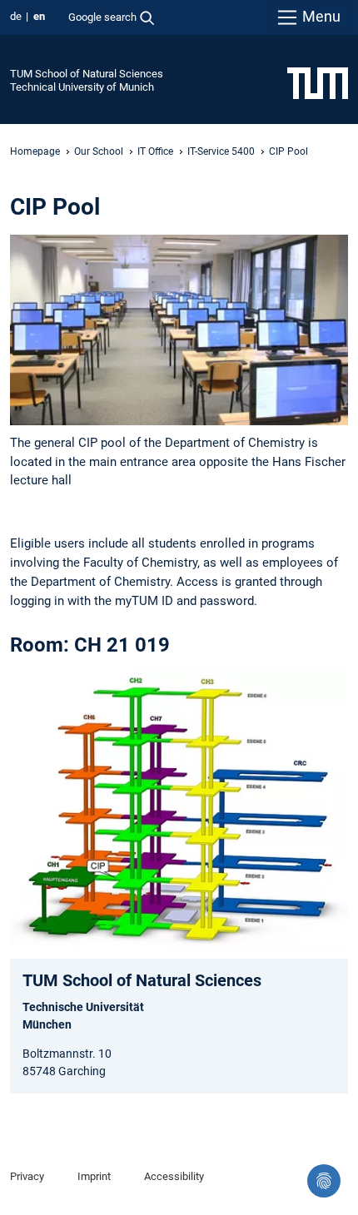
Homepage (35, 151)
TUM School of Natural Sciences (86, 73)
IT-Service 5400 (221, 151)
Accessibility (174, 1176)
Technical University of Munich (82, 87)
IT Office (155, 151)
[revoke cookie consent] (324, 1181)
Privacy (27, 1176)
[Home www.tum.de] (317, 82)
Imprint (94, 1176)
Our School (98, 151)
